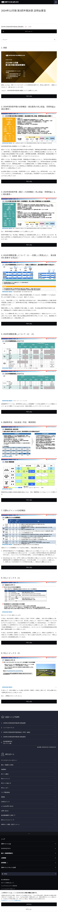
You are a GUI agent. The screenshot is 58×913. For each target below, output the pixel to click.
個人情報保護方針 (5, 879)
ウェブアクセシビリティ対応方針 (9, 885)
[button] (29, 833)
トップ (3, 839)
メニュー (4, 39)
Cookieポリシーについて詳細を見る (11, 900)
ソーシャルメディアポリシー (8, 888)
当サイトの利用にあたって (7, 882)
